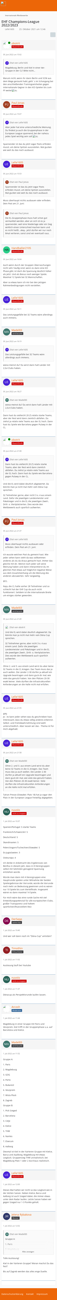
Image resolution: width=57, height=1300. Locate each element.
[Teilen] (53, 34)
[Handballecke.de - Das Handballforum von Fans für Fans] (3, 4)
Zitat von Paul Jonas (19, 182)
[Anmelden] (46, 3)
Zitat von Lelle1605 (19, 62)
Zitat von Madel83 (18, 400)
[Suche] (39, 4)
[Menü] (53, 4)
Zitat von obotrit (17, 627)
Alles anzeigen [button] (28, 1251)
